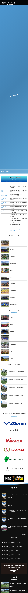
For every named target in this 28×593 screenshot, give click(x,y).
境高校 (11, 351)
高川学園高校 (12, 277)
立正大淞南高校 (13, 290)
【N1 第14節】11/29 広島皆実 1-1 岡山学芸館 (12, 547)
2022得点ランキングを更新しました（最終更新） (18, 207)
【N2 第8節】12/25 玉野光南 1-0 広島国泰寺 (12, 543)
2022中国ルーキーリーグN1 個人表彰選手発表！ (18, 215)
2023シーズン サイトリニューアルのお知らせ (18, 187)
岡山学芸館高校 (13, 263)
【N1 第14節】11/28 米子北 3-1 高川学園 (11, 555)
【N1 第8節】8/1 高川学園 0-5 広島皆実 (16, 371)
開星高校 (11, 338)
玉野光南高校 (12, 297)
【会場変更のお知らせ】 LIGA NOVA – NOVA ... (17, 503)
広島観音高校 (12, 283)
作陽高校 (11, 270)
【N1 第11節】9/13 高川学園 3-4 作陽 (15, 379)
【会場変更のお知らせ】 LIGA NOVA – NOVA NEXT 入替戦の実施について (18, 191)
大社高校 (11, 324)
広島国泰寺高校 (13, 344)
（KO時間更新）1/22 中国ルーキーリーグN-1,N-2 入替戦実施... (17, 511)
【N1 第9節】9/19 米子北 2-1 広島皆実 (16, 387)
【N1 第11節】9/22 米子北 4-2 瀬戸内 (15, 395)
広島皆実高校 (12, 256)
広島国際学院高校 (13, 304)
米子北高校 (12, 243)
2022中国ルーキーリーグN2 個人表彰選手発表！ (18, 199)
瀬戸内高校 (12, 249)
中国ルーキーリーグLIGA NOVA (9, 3)
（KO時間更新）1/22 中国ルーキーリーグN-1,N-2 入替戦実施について (18, 195)
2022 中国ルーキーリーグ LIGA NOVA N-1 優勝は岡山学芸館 (18, 223)
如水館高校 (12, 331)
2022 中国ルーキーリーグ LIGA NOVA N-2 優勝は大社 (18, 203)
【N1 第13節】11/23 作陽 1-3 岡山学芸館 (11, 559)
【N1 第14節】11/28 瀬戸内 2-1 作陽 (10, 551)
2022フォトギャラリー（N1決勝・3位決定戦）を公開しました (18, 219)
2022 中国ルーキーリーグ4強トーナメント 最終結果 (18, 211)
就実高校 (11, 317)
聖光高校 (11, 358)
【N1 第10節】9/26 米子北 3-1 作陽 (15, 403)
